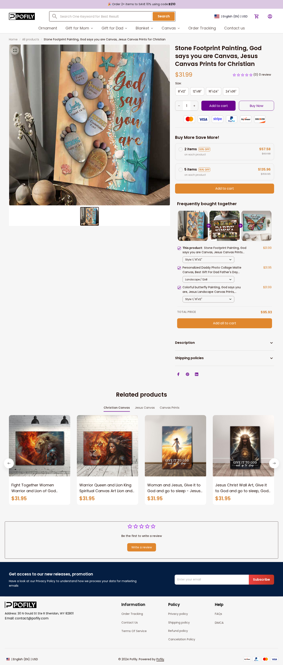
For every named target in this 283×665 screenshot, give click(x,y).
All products (30, 39)
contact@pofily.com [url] (31, 618)
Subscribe (261, 579)
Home (13, 39)
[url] (160, 659)
